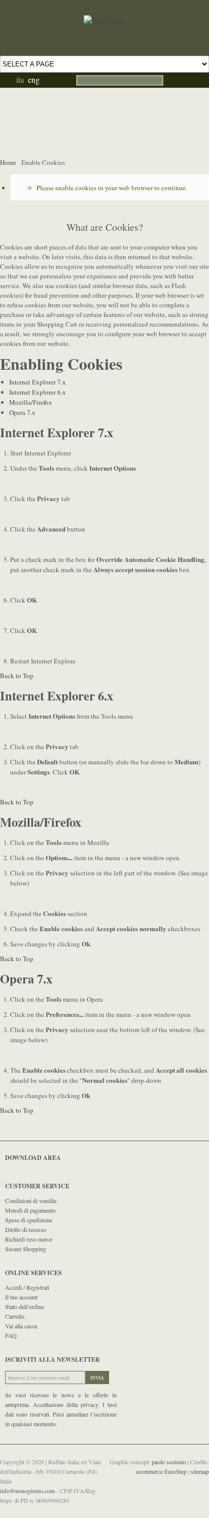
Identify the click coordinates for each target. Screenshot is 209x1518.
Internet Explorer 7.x (37, 381)
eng (34, 79)
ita (20, 79)
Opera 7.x (22, 412)
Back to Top (16, 675)
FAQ (11, 1335)
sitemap (200, 1471)
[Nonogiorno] (104, 9)
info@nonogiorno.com (28, 1491)
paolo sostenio (170, 1462)
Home (8, 162)
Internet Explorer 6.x (37, 392)
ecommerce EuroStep (162, 1471)
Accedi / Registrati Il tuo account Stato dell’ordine (27, 1297)
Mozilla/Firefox (30, 402)
